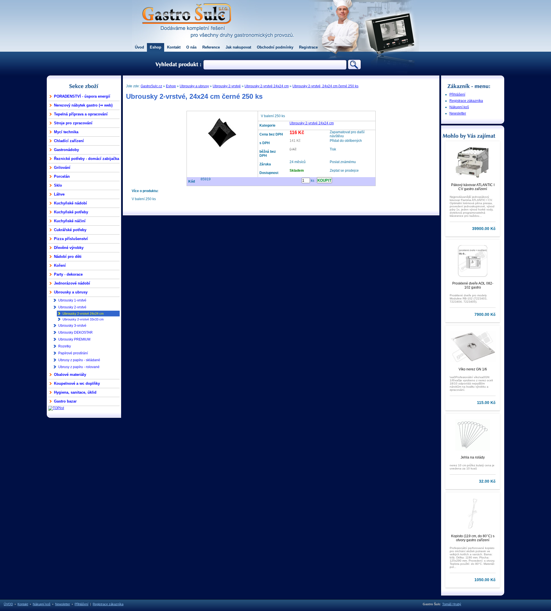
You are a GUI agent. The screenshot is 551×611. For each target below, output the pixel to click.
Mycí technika (66, 132)
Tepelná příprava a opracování (81, 114)
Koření (60, 265)
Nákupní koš (459, 107)
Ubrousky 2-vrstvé (72, 307)
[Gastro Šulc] (186, 28)
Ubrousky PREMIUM (74, 339)
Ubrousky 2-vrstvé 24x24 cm (83, 313)
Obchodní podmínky (275, 47)
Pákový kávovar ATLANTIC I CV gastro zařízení (472, 187)
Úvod (139, 47)
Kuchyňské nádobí (70, 203)
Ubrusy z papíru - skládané (79, 360)
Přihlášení (457, 94)
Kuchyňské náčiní (70, 221)
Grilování (62, 167)
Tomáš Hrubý (451, 604)
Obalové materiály (70, 374)
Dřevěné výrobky (69, 247)
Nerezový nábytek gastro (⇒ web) (83, 105)
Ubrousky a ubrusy (71, 292)
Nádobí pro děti (68, 256)
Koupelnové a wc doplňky (77, 383)
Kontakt (174, 47)
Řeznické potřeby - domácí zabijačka (86, 158)
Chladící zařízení (69, 141)
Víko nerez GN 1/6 (473, 369)
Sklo (58, 185)
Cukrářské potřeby (70, 230)
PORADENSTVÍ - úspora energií (82, 96)
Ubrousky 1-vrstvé (72, 300)
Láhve (59, 194)
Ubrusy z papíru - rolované (79, 367)
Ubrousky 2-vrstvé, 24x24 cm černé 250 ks (325, 86)
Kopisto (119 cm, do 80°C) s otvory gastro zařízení (472, 538)
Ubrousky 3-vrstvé (72, 326)
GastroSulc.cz (151, 86)
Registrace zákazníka (466, 101)
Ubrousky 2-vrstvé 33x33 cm (83, 319)
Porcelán (62, 176)
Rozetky (64, 346)
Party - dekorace (68, 274)
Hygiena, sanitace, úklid (75, 392)
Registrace (308, 47)
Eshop (155, 47)
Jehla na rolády (473, 457)
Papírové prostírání (73, 353)
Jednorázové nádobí (72, 283)
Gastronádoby (66, 150)
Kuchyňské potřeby (71, 212)
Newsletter (457, 113)
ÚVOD (8, 604)
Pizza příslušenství (71, 239)
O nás (191, 47)
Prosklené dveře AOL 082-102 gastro (472, 285)
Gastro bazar (65, 401)
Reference (211, 47)
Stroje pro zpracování (73, 123)
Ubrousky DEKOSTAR (75, 332)
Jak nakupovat (238, 47)
